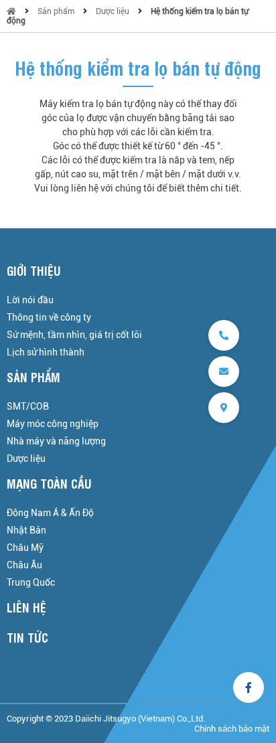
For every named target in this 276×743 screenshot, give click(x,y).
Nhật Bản (26, 530)
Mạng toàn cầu (49, 483)
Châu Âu (24, 565)
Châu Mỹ (25, 547)
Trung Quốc (31, 582)
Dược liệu (112, 11)
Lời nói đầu (30, 300)
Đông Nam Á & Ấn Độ (50, 512)
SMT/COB (28, 406)
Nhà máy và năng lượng (56, 441)
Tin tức (27, 637)
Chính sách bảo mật (231, 729)
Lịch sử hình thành (45, 352)
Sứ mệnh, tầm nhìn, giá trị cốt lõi (74, 334)
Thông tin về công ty (49, 317)
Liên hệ (26, 606)
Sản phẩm (56, 11)
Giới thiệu (34, 270)
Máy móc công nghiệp (52, 423)
